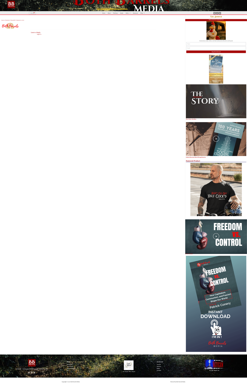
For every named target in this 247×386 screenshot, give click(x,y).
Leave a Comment (5, 20)
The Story (115, 13)
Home (103, 13)
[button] (216, 101)
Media (127, 13)
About (109, 13)
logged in (39, 34)
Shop (141, 13)
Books (121, 13)
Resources (135, 13)
